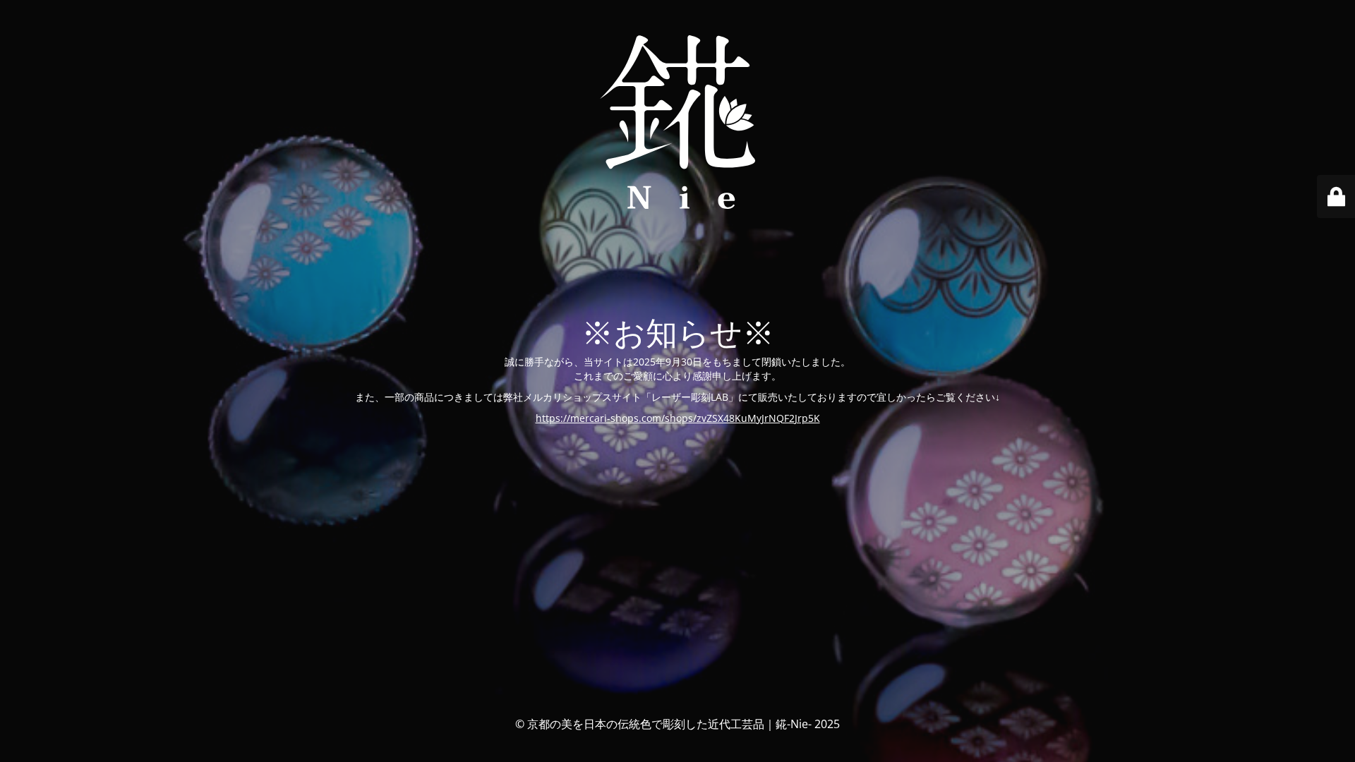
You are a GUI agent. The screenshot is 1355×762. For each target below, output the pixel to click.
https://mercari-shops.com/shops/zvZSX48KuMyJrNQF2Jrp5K (678, 418)
